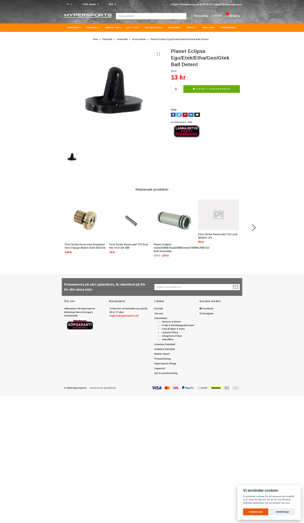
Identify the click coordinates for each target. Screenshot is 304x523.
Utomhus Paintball (164, 347)
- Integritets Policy (171, 338)
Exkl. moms (89, 4)
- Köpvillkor (167, 342)
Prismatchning (162, 361)
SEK (111, 4)
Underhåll (122, 42)
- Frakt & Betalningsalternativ (177, 328)
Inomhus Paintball (164, 352)
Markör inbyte (162, 356)
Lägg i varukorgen (214, 91)
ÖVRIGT (190, 30)
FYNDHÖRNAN (227, 30)
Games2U (159, 371)
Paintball (107, 42)
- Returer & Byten (171, 324)
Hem (95, 42)
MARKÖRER (73, 30)
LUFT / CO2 (132, 30)
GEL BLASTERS (153, 30)
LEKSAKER (174, 30)
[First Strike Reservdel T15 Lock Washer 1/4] (218, 217)
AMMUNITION (112, 30)
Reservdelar (139, 42)
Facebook (207, 311)
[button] (253, 230)
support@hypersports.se (123, 318)
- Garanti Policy (169, 335)
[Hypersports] (101, 17)
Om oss (158, 316)
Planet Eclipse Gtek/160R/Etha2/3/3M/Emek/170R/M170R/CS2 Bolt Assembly (181, 250)
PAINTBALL (92, 30)
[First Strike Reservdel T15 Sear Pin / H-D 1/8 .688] (129, 222)
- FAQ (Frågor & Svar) (173, 331)
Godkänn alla (256, 511)
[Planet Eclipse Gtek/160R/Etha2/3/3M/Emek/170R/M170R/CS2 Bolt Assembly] (174, 222)
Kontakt (158, 311)
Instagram (207, 316)
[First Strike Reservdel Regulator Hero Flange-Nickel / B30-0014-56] (85, 222)
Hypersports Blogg (165, 366)
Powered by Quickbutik (103, 390)
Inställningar (282, 511)
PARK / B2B (207, 30)
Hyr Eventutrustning (165, 375)
